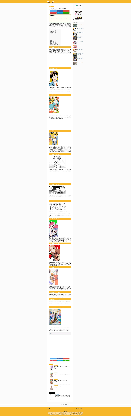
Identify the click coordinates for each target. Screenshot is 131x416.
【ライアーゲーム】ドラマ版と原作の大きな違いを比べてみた (80, 58)
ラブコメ (63, 413)
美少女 (72, 414)
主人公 (68, 413)
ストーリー (49, 413)
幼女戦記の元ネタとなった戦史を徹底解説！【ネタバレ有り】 (80, 54)
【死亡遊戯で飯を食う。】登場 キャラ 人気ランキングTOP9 (80, 41)
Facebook (66, 404)
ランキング (65, 413)
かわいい (56, 412)
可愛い (79, 413)
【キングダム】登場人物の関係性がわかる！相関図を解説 (80, 24)
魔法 (81, 414)
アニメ (63, 412)
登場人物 (66, 414)
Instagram (69, 404)
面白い (78, 414)
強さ (58, 414)
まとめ (61, 412)
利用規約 (78, 408)
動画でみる (74, 413)
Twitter (64, 404)
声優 (51, 414)
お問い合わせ (81, 408)
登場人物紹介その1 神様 (53, 31)
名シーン (82, 413)
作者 (69, 413)
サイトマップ (75, 408)
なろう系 (59, 412)
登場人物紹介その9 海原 (53, 40)
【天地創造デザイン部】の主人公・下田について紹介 (60, 380)
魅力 (79, 414)
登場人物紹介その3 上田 (53, 33)
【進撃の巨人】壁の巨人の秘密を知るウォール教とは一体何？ (80, 62)
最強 (61, 414)
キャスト (65, 412)
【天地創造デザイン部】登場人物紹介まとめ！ (55, 44)
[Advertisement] (60, 62)
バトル (54, 413)
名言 (49, 414)
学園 (52, 414)
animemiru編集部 (57, 394)
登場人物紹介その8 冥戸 (53, 39)
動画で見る (77, 413)
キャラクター (70, 412)
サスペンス (81, 412)
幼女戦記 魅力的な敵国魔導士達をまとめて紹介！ (80, 37)
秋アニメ (68, 414)
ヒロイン (57, 413)
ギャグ (76, 412)
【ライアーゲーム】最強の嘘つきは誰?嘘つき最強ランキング (80, 28)
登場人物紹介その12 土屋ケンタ (53, 43)
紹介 (70, 414)
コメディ (79, 412)
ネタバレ (52, 413)
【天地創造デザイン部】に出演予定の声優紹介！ (60, 386)
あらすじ (50, 412)
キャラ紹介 (74, 412)
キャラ (67, 412)
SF (48, 412)
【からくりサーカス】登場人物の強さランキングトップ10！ (80, 32)
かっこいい (53, 412)
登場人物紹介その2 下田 (53, 32)
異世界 (63, 414)
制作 (71, 413)
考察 (74, 414)
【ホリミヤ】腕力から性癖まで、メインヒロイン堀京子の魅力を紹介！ (80, 50)
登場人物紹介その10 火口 (53, 41)
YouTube (62, 404)
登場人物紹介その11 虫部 (53, 42)
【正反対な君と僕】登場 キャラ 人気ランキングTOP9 (80, 45)
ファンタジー (59, 413)
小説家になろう (55, 414)
